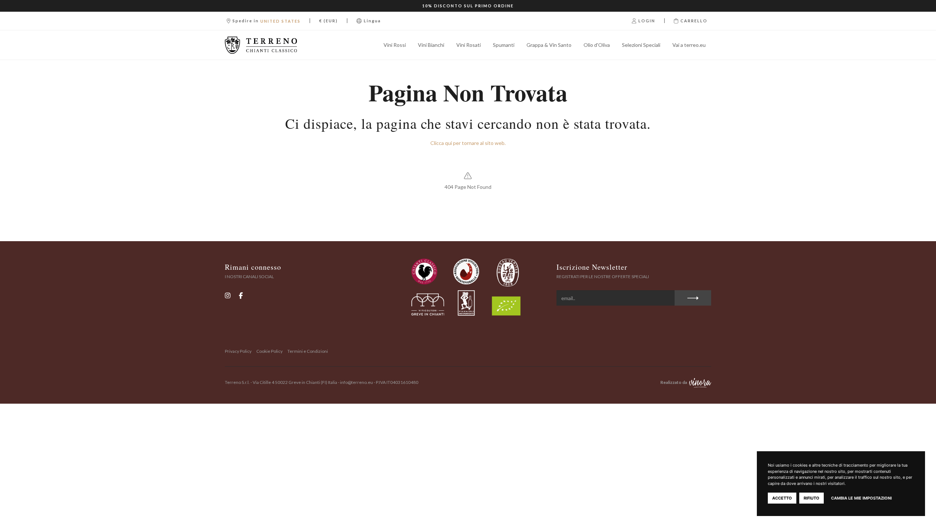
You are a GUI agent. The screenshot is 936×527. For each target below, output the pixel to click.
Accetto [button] (782, 498)
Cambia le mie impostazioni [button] (861, 498)
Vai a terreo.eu (689, 45)
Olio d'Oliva (597, 45)
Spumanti (503, 45)
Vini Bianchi (431, 45)
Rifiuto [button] (811, 498)
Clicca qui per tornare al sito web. (468, 143)
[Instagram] (227, 295)
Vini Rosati (468, 45)
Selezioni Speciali (641, 45)
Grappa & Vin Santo (548, 45)
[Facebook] (241, 295)
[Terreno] (261, 45)
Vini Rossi (395, 45)
